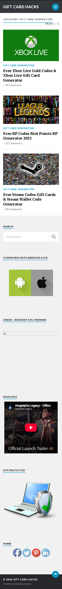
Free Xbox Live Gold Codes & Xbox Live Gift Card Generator (29, 75)
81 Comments (14, 209)
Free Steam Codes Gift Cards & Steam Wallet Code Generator (29, 199)
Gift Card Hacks (21, 6)
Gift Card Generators (19, 65)
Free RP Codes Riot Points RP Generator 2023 (30, 136)
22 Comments (14, 143)
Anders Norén (22, 584)
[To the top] (55, 574)
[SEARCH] (54, 236)
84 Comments (14, 85)
